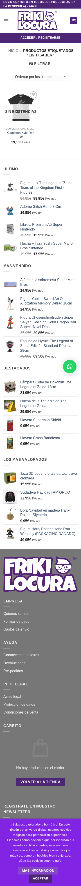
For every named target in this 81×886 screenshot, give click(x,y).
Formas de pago (16, 621)
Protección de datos (19, 704)
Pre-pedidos (13, 671)
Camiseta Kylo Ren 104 (20, 135)
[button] (6, 20)
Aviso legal (12, 696)
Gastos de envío (16, 629)
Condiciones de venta (20, 712)
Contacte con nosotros (21, 655)
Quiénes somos (15, 613)
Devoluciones (14, 663)
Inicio (12, 51)
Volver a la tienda (40, 782)
